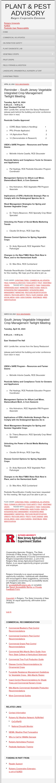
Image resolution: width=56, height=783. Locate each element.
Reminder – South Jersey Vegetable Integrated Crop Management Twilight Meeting (28, 92)
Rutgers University (12, 23)
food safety (29, 285)
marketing (19, 292)
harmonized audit (11, 287)
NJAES (7, 25)
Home (5, 32)
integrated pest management (16, 290)
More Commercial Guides (20, 695)
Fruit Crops (8, 59)
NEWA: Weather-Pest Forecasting (23, 732)
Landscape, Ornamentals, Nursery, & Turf (22, 70)
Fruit (40, 283)
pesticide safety (18, 295)
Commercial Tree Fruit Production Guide (26, 659)
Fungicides (45, 285)
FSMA (38, 285)
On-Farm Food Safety (12, 43)
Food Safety (31, 283)
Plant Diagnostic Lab (12, 48)
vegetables (37, 297)
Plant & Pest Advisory (28, 10)
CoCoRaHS (16, 721)
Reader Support (16, 763)
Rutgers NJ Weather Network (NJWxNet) (26, 717)
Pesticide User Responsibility (16, 28)
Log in (8, 611)
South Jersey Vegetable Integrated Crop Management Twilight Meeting (27, 321)
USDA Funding (26, 297)
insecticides (34, 287)
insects (44, 287)
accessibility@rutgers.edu (20, 585)
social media (9, 297)
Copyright (10, 598)
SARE (46, 295)
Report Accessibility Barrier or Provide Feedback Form (24, 588)
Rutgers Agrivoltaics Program (21, 741)
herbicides (24, 287)
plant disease (37, 295)
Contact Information (17, 712)
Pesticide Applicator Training (21, 746)
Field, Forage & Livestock (14, 65)
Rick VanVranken (22, 84)
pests (28, 295)
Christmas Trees (10, 76)
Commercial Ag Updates (14, 37)
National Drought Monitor (22, 726)
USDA (17, 297)
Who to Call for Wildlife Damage (22, 737)
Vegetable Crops (10, 54)
